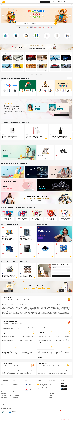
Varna (50, 388)
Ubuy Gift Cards (16, 399)
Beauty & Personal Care (23, 4)
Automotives (24, 347)
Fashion (32, 4)
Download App (16, 384)
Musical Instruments (56, 4)
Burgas (50, 389)
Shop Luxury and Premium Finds (61, 114)
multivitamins (14, 339)
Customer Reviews (16, 388)
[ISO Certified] (12, 411)
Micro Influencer (4, 399)
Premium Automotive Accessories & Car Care (35, 53)
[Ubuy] (3, 1)
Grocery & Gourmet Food (67, 4)
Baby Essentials (47, 4)
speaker (44, 336)
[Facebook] (60, 419)
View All (69, 78)
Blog (14, 391)
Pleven (50, 395)
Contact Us (3, 386)
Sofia (50, 384)
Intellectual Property (5, 389)
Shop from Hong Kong (27, 417)
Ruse (50, 391)
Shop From (20, 27)
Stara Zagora (51, 393)
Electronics (15, 4)
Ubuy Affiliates (16, 397)
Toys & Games (59, 347)
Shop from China (43, 417)
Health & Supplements (6, 4)
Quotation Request (5, 388)
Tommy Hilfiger (9, 352)
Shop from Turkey (51, 417)
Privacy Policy (35, 419)
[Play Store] (64, 389)
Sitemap (3, 391)
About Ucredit (16, 395)
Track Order (3, 393)
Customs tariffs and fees (6, 395)
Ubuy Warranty (4, 402)
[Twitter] (66, 419)
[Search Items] (55, 23)
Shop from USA (4, 417)
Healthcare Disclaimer (5, 404)
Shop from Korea (36, 417)
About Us (3, 384)
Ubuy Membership (4, 401)
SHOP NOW (37, 109)
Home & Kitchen (38, 4)
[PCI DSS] (3, 412)
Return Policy (15, 389)
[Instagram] (62, 419)
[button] (53, 1)
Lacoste (4, 352)
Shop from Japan (18, 417)
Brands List (15, 386)
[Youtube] (64, 419)
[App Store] (64, 386)
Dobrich (50, 397)
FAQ (14, 393)
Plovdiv (50, 386)
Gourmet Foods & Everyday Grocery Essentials (11, 53)
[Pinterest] (68, 419)
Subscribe (61, 275)
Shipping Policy (4, 397)
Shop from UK (10, 417)
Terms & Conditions (27, 419)
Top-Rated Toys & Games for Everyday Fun (58, 53)
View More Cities (52, 399)
